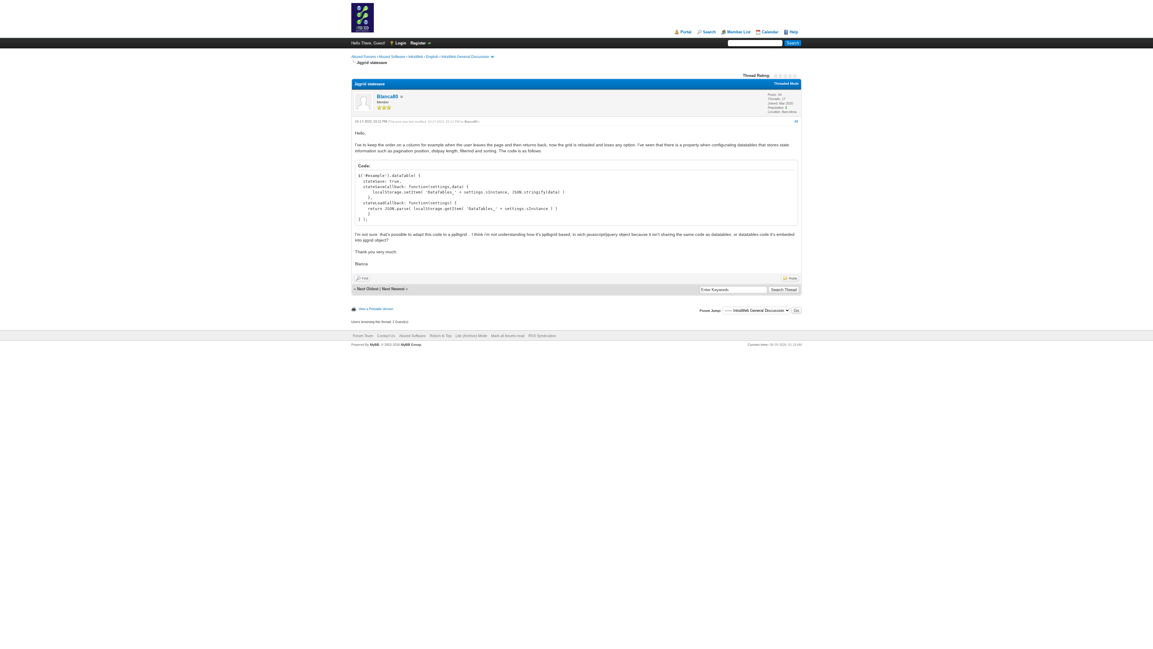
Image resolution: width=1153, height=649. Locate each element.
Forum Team (363, 336)
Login (400, 43)
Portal (685, 32)
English (432, 57)
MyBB (374, 344)
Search (709, 32)
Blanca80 (387, 96)
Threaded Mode (786, 83)
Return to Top (441, 336)
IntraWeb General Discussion (465, 57)
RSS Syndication (542, 336)
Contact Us (386, 336)
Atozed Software (392, 57)
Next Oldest (367, 289)
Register (418, 43)
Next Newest (393, 289)
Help (794, 32)
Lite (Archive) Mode (471, 336)
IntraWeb (415, 57)
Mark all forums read (508, 336)
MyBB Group (411, 344)
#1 (796, 121)
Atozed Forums (363, 57)
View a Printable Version (376, 309)
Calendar (770, 32)
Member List (738, 32)
